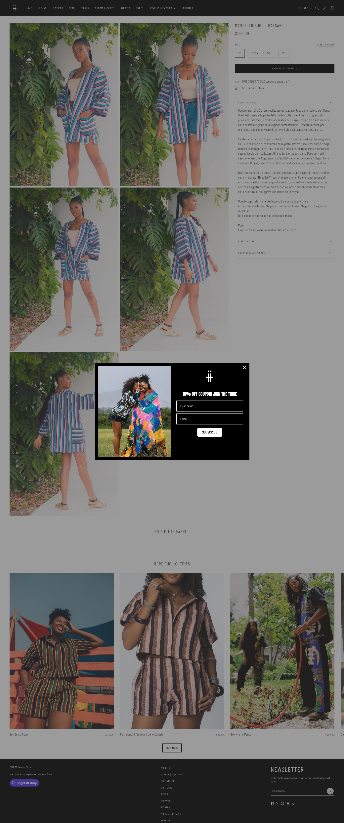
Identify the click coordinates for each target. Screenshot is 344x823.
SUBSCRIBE (209, 432)
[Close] (244, 367)
